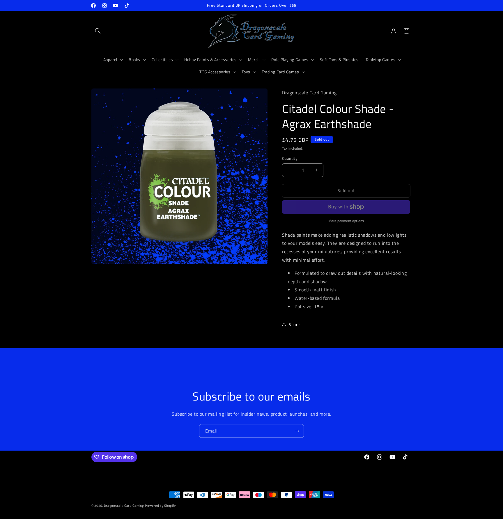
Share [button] (294, 324)
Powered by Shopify (160, 505)
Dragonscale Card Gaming (124, 505)
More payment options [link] (346, 221)
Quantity (289, 158)
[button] (97, 30)
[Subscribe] (297, 431)
